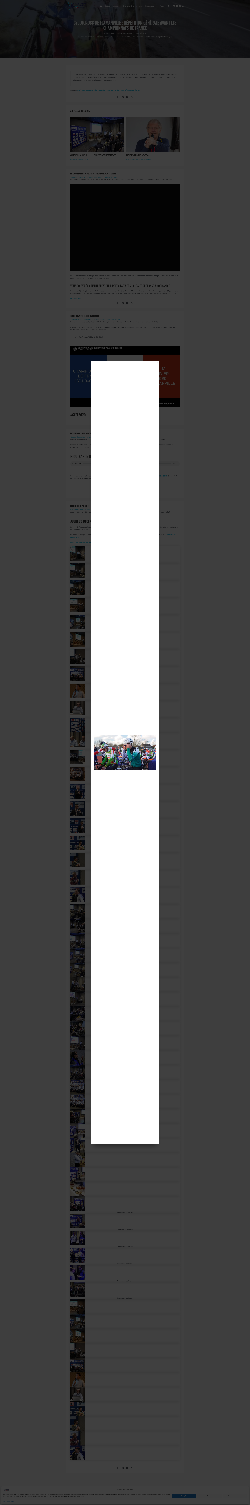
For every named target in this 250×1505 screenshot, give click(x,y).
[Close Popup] (158, 362)
